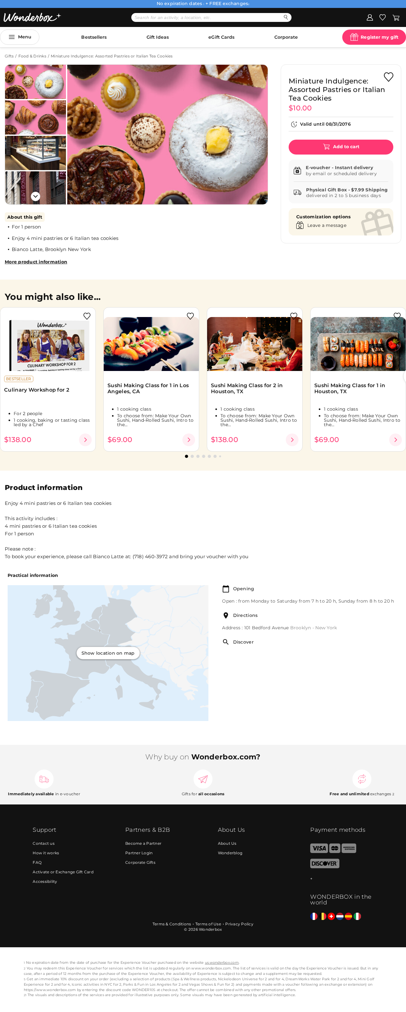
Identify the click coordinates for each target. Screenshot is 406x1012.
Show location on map (108, 653)
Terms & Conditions (172, 924)
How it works (46, 852)
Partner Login (139, 852)
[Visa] (319, 851)
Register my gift (379, 37)
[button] (79, 129)
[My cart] (396, 17)
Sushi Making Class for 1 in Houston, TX (349, 388)
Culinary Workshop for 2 (36, 390)
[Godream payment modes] (341, 879)
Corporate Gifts (140, 862)
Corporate (286, 37)
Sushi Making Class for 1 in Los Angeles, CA (148, 388)
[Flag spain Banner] (348, 917)
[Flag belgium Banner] (322, 917)
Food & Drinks (32, 56)
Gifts (9, 56)
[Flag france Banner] (314, 917)
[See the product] (85, 439)
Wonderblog (230, 852)
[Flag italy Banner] (357, 917)
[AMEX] (349, 851)
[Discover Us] (324, 866)
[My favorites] (382, 17)
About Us (227, 843)
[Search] (286, 17)
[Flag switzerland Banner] (331, 917)
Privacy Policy (239, 924)
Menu (24, 37)
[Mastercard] (334, 851)
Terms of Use (208, 924)
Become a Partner (143, 843)
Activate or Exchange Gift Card (63, 872)
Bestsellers (94, 37)
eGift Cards (221, 37)
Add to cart (345, 146)
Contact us (44, 843)
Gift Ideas (158, 37)
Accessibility (45, 881)
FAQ (37, 862)
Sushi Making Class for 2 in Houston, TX (247, 388)
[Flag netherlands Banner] (340, 917)
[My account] (370, 17)
